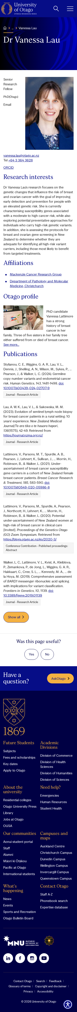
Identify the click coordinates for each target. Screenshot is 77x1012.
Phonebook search (54, 900)
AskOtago (58, 678)
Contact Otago (54, 886)
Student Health (51, 808)
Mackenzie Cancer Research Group (36, 274)
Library (8, 812)
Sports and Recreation (19, 911)
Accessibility (45, 991)
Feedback (55, 981)
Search (40, 981)
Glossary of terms (20, 986)
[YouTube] (44, 958)
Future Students (18, 743)
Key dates (10, 764)
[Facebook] (20, 958)
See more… (11, 344)
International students (19, 874)
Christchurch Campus (56, 852)
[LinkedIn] (8, 958)
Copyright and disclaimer (51, 986)
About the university (13, 789)
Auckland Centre (52, 846)
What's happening (13, 888)
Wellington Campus (54, 865)
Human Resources (53, 802)
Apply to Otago (14, 770)
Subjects (9, 751)
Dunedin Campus (52, 859)
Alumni (8, 854)
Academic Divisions (49, 745)
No (47, 654)
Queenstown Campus (56, 878)
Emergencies (49, 795)
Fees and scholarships (19, 757)
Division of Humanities (56, 773)
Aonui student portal (18, 841)
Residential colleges (17, 800)
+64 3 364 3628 (20, 160)
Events (8, 905)
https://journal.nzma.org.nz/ (23, 435)
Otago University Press (19, 806)
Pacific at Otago (14, 867)
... (12, 28)
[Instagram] (32, 958)
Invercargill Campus (54, 872)
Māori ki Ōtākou (15, 861)
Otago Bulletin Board (18, 918)
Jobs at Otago (13, 819)
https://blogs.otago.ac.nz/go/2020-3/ (29, 539)
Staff (6, 848)
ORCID (8, 167)
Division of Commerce (56, 755)
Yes (31, 654)
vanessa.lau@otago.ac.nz (21, 155)
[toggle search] (56, 8)
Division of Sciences (54, 779)
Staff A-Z (46, 894)
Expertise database (54, 907)
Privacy (28, 991)
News (7, 898)
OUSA (7, 825)
